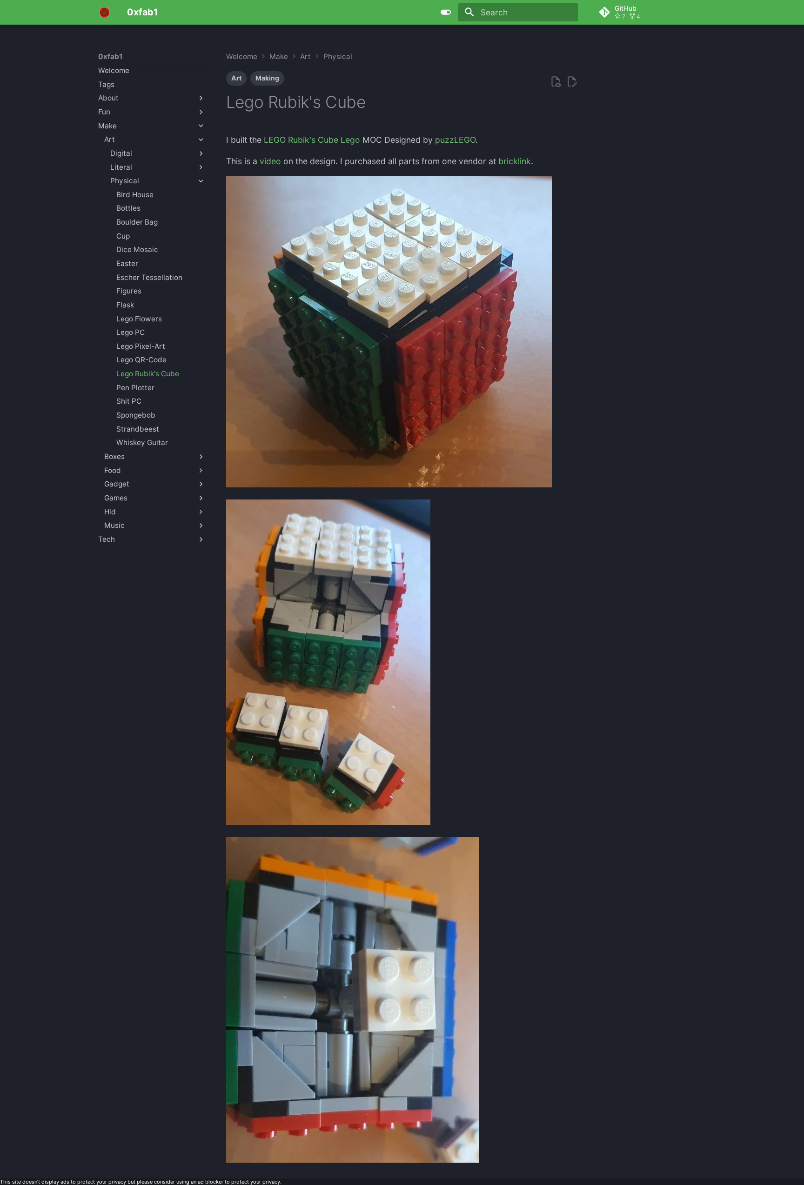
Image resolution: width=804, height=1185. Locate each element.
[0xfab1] (104, 12)
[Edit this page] (572, 81)
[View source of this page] (555, 81)
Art (236, 78)
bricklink (514, 161)
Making (267, 78)
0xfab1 (110, 56)
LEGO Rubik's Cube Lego (312, 140)
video (270, 161)
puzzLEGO (455, 140)
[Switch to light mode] (446, 12)
